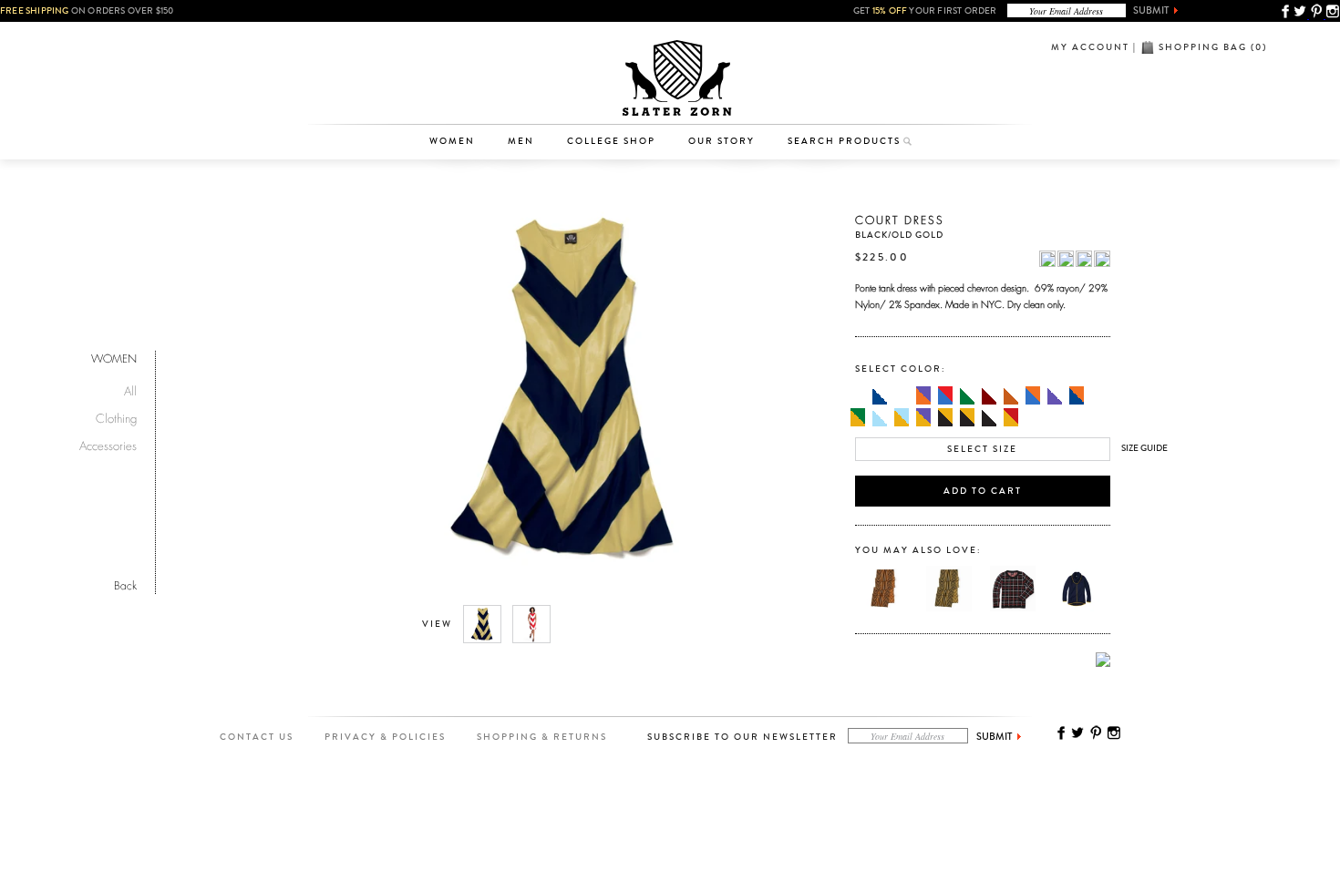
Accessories (461, 96)
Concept (746, 96)
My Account (1090, 47)
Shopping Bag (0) (1213, 47)
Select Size (982, 449)
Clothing (460, 68)
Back (125, 583)
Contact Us (257, 737)
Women (452, 141)
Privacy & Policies (385, 737)
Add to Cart (982, 491)
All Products (460, 40)
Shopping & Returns (542, 737)
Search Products (844, 141)
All (130, 388)
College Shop (611, 141)
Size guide (1144, 448)
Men (521, 141)
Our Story (721, 141)
